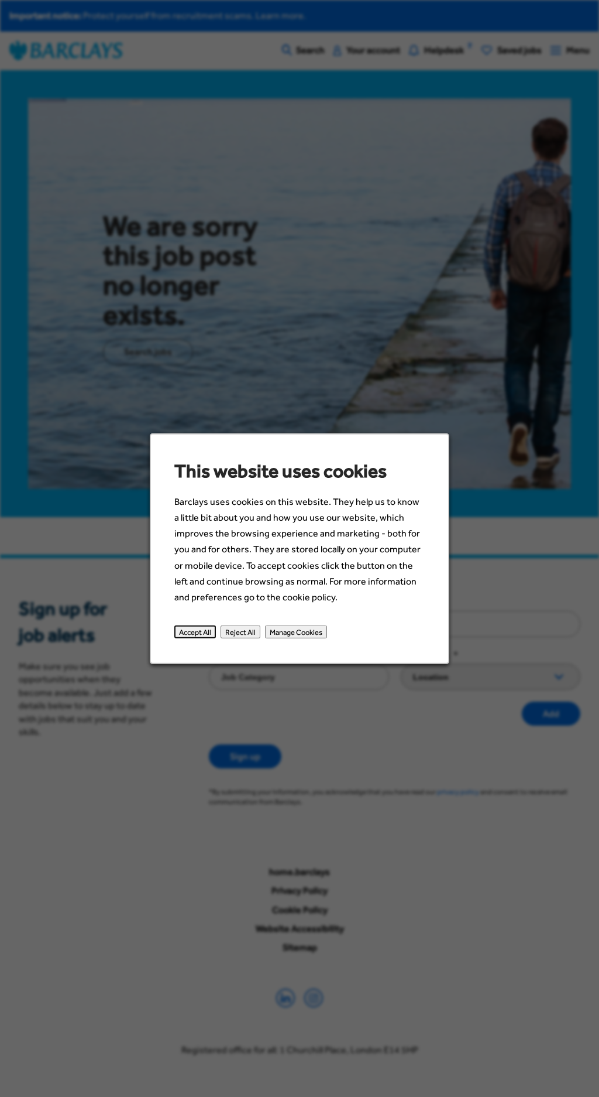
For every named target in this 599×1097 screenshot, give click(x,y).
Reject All (240, 631)
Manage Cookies (296, 631)
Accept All (195, 631)
